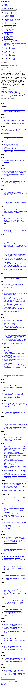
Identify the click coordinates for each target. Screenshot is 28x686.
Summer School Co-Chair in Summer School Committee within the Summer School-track (15, 368)
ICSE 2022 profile (8, 32)
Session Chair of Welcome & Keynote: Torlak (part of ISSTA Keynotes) (15, 514)
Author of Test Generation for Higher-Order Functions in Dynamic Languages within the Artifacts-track (15, 476)
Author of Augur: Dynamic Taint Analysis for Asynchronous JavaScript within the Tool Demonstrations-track (15, 255)
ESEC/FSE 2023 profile (10, 26)
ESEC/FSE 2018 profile (10, 22)
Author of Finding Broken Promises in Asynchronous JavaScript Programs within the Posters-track (15, 455)
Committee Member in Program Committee (14, 661)
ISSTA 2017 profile (8, 36)
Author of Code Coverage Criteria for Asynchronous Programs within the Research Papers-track (15, 202)
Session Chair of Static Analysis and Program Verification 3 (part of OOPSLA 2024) (15, 172)
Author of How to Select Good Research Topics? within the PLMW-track (14, 451)
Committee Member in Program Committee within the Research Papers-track (14, 110)
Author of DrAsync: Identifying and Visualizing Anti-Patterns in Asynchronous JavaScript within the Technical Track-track (14, 300)
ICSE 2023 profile (8, 33)
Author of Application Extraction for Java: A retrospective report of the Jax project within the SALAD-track (15, 524)
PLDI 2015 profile (8, 41)
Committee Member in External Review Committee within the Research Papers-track (15, 639)
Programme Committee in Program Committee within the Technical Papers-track (15, 277)
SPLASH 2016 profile (9, 51)
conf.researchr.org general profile (8, 9)
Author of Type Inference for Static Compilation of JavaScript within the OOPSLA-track (15, 593)
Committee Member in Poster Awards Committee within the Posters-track (13, 610)
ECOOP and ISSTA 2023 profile (12, 20)
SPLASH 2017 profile (9, 53)
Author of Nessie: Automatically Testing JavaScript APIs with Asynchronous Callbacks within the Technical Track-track (15, 310)
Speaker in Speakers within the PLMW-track (15, 469)
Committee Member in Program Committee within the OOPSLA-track (14, 589)
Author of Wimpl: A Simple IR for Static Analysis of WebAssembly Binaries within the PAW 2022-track (15, 286)
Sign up (6, 5)
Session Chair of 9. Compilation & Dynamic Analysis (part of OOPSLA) (15, 625)
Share (2, 677)
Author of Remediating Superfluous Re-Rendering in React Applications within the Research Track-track (14, 146)
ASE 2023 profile (8, 13)
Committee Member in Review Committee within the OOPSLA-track (14, 328)
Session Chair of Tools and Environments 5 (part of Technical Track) (14, 306)
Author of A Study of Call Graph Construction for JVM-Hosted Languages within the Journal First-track (15, 405)
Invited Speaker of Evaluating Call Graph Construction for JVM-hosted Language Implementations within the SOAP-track (14, 648)
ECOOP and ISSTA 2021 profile (12, 19)
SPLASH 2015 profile (9, 50)
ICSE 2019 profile (8, 30)
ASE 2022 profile (8, 12)
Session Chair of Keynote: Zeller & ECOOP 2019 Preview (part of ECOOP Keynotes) (15, 484)
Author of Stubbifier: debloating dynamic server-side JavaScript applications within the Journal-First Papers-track (15, 230)
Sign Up (3, 684)
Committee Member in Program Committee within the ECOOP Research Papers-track (14, 576)
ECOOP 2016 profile (9, 15)
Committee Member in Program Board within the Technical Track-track (15, 428)
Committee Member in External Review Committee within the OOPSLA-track (14, 386)
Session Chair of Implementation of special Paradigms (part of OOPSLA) (14, 325)
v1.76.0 (15, 682)
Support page (3, 683)
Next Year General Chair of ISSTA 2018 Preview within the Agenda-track (14, 557)
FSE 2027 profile (8, 27)
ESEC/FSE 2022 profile (10, 25)
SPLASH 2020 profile (9, 55)
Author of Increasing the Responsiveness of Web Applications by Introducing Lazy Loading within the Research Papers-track (15, 211)
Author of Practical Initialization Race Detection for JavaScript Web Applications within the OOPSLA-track (14, 542)
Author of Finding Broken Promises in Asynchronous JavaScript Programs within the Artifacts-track (15, 466)
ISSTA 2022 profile (8, 39)
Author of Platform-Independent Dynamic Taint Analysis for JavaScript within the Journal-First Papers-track (15, 424)
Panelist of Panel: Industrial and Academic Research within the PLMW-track (14, 458)
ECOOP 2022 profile (9, 16)
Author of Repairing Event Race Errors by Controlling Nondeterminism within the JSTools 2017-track (15, 568)
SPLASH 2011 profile (9, 47)
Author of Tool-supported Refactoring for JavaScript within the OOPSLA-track (14, 671)
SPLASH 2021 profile (9, 57)
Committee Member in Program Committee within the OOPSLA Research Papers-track (14, 659)
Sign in (5, 4)
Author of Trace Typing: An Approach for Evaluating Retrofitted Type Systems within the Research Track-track (15, 614)
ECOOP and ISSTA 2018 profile (12, 18)
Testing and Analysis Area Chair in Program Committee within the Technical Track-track (15, 303)
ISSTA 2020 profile (8, 37)
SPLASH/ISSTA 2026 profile (11, 59)
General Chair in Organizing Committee (14, 489)
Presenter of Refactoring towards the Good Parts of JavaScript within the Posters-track (14, 674)
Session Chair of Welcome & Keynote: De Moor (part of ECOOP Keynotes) (14, 487)
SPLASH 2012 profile (9, 48)
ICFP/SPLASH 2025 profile (11, 29)
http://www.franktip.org (15, 92)
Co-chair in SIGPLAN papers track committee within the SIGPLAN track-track (15, 130)
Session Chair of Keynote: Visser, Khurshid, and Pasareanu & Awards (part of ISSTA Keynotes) (15, 508)
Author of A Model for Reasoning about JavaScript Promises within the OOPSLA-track (15, 538)
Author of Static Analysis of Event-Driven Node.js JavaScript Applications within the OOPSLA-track (14, 631)
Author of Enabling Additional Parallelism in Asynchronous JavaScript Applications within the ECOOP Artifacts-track (15, 341)
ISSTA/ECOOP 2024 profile (11, 40)
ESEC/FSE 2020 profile (10, 23)
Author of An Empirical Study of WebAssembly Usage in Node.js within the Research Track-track (14, 150)
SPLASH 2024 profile (9, 58)
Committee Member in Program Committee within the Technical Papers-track (14, 182)
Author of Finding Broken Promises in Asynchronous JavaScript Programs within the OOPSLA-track (15, 462)
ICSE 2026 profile (8, 34)
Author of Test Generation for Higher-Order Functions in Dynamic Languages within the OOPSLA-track (15, 448)
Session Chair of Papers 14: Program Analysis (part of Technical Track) (15, 294)
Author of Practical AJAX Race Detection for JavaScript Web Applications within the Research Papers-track (15, 439)
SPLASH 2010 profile (9, 46)
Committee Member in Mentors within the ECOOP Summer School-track (14, 579)
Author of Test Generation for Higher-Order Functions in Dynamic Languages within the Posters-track (15, 472)
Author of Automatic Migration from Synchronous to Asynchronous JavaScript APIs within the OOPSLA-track (15, 322)
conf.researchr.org (5, 8)
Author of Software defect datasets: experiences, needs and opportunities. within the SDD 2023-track (15, 193)
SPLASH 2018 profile (9, 54)
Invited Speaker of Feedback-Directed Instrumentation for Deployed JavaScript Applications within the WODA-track (14, 602)
